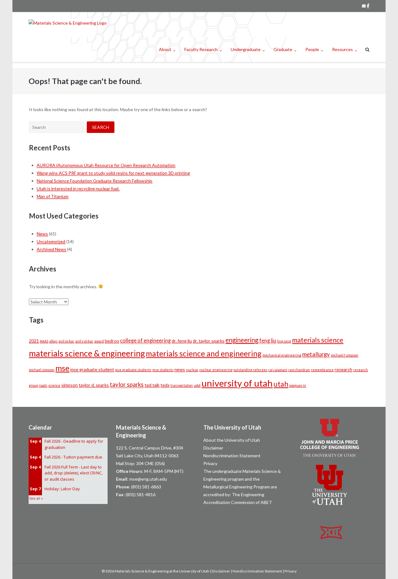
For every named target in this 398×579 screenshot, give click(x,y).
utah (281, 384)
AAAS (44, 341)
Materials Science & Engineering (142, 571)
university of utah (237, 383)
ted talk (152, 385)
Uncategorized (51, 241)
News (42, 233)
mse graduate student (92, 369)
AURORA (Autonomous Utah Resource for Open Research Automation (106, 165)
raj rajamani (277, 370)
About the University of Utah (231, 440)
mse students (163, 370)
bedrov (112, 340)
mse (62, 368)
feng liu (267, 340)
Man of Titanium (52, 196)
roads (43, 385)
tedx (164, 385)
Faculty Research (201, 49)
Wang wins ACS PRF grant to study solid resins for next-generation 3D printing (113, 173)
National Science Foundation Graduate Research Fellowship (94, 180)
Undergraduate (246, 49)
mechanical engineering (281, 355)
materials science (317, 340)
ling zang (284, 341)
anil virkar (66, 341)
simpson (69, 385)
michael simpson (41, 370)
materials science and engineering (203, 353)
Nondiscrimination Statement (232, 455)
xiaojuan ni (297, 385)
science (54, 385)
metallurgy (316, 354)
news (179, 369)
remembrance (322, 370)
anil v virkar (84, 341)
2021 (34, 340)
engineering (241, 340)
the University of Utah (191, 571)
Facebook (368, 6)
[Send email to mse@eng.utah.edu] (364, 6)
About (165, 49)
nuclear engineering (216, 370)
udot (197, 385)
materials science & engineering (87, 353)
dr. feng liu (182, 340)
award (99, 341)
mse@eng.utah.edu (148, 479)
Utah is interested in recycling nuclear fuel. (78, 188)
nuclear (192, 370)
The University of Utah (232, 427)
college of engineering (145, 340)
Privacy (210, 463)
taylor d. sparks (94, 385)
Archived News (51, 249)
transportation (181, 385)
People (312, 49)
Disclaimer (213, 447)
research (343, 369)
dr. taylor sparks (208, 340)
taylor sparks (127, 384)
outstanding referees (250, 370)
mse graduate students (133, 370)
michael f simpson (344, 355)
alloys (53, 341)
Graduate (283, 49)
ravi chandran (299, 370)
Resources (342, 49)
